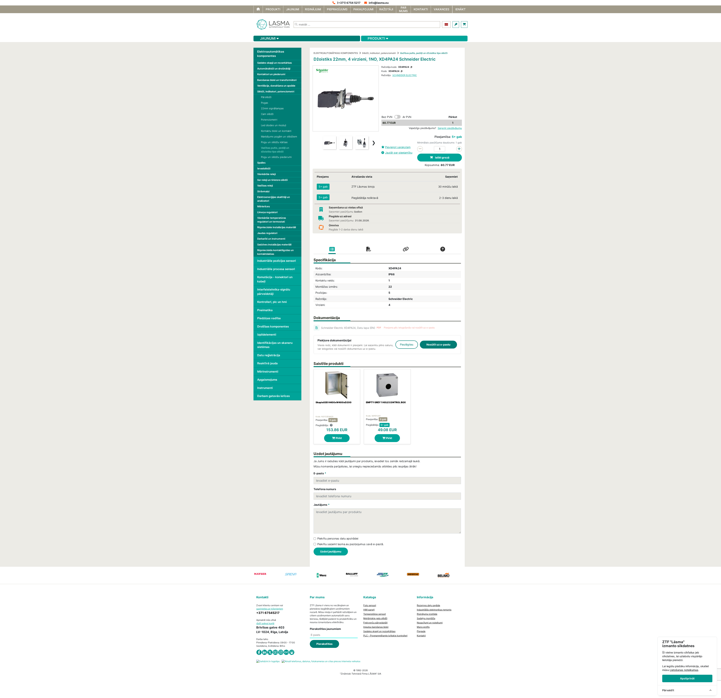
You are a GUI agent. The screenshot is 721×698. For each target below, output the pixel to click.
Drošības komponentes (273, 326)
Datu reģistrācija (268, 355)
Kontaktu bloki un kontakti (276, 130)
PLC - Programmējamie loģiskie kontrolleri (385, 635)
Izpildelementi (266, 334)
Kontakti (421, 635)
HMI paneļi (369, 609)
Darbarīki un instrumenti (271, 238)
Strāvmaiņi (263, 191)
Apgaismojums (267, 379)
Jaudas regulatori (267, 233)
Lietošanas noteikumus (684, 670)
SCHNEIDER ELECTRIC (404, 75)
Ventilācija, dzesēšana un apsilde (276, 85)
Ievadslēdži (263, 168)
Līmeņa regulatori (267, 212)
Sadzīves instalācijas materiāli (274, 244)
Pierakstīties (324, 643)
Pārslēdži (266, 97)
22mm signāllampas (272, 108)
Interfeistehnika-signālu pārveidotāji (273, 292)
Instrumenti (265, 388)
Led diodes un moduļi (273, 125)
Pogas (264, 102)
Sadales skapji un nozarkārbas (274, 62)
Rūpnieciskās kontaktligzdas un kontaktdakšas (275, 252)
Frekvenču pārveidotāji (375, 622)
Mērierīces (263, 206)
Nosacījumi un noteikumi (430, 622)
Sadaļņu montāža (426, 618)
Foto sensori (369, 605)
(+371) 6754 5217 (348, 2)
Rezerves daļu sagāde (428, 605)
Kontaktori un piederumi (271, 74)
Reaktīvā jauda (267, 363)
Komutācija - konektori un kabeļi (275, 279)
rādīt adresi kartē (265, 623)
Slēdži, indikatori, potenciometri (275, 91)
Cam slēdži (267, 113)
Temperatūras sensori (374, 614)
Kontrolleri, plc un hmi (272, 302)
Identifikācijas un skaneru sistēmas (275, 345)
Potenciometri (269, 119)
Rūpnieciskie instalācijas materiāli (276, 227)
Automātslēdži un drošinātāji (273, 68)
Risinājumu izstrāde (427, 614)
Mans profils (423, 627)
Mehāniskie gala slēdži (375, 618)
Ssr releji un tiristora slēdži (272, 179)
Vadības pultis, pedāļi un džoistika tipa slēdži (275, 149)
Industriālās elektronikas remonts (434, 609)
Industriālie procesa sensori (276, 269)
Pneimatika (265, 310)
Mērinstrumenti (267, 371)
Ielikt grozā (441, 157)
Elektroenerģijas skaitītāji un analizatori (273, 198)
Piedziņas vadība (269, 318)
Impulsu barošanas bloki (375, 627)
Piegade (421, 631)
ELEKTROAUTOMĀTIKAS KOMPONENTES (336, 53)
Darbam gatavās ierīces (273, 396)
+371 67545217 (268, 613)
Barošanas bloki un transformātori (276, 79)
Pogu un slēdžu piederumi (276, 156)
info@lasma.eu (379, 2)
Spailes (261, 162)
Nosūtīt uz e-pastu (438, 344)
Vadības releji (265, 185)
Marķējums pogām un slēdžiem (279, 136)
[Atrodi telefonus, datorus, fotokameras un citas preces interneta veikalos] (321, 661)
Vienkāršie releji (266, 174)
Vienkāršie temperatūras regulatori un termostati (271, 219)
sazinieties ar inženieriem (269, 608)
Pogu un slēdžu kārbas (274, 142)
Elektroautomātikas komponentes (270, 54)
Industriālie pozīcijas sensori (276, 261)
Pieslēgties (406, 344)
